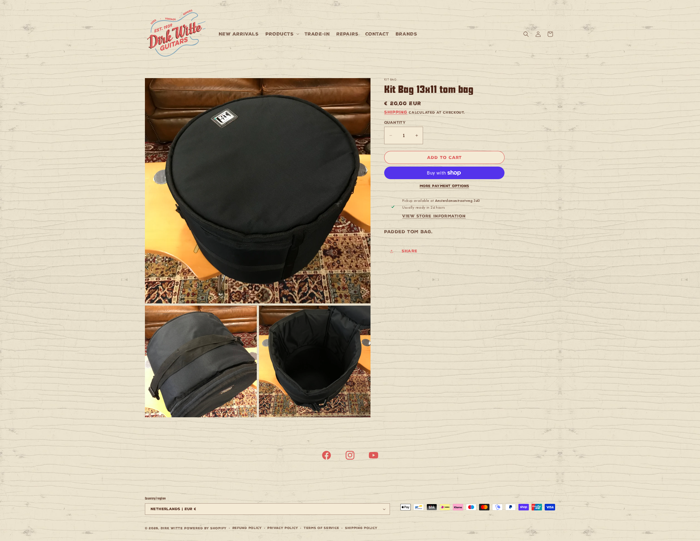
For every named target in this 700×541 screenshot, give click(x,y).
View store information (434, 216)
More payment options (444, 186)
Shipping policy (361, 528)
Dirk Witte (172, 528)
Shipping (395, 112)
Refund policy (247, 528)
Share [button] (410, 251)
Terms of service (321, 528)
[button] (281, 34)
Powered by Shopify (205, 528)
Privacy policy (282, 528)
